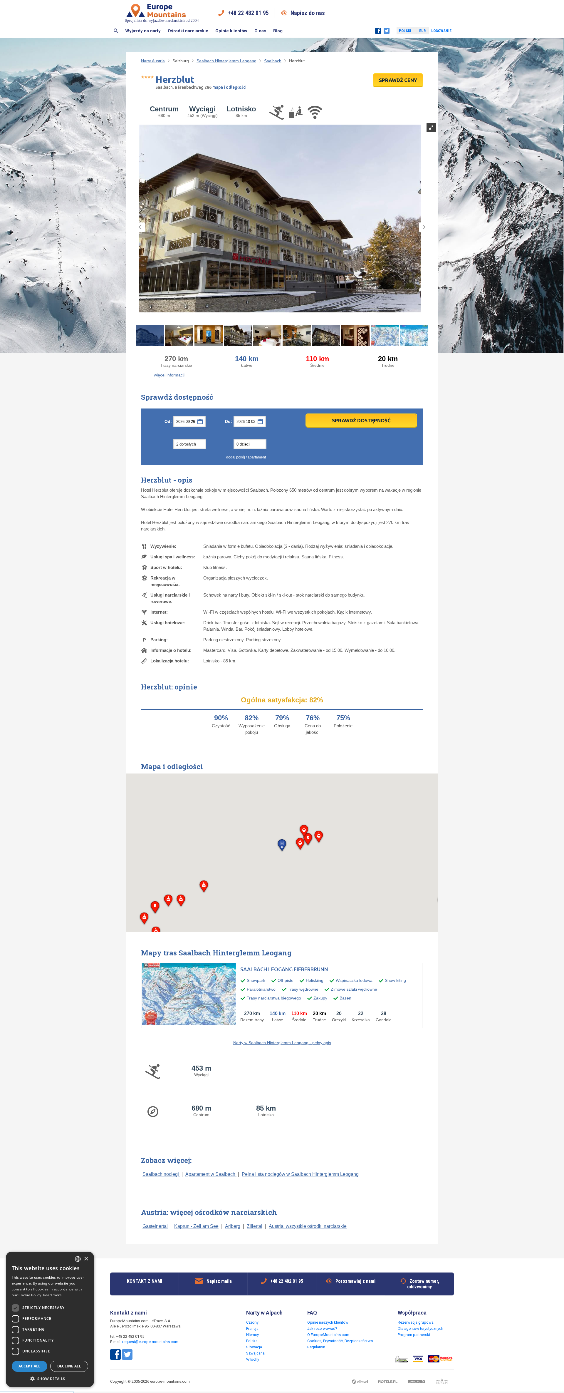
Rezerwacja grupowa (416, 1322)
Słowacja (254, 1347)
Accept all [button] (30, 1366)
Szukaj (116, 31)
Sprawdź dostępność (361, 420)
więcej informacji (169, 375)
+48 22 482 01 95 (248, 12)
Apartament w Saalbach (210, 1174)
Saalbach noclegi (161, 1174)
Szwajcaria (255, 1353)
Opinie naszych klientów (327, 1322)
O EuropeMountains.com (328, 1334)
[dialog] (50, 1319)
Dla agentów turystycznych (420, 1328)
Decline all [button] (69, 1366)
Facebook (378, 31)
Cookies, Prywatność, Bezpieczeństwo (340, 1341)
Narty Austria (153, 60)
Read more (52, 1294)
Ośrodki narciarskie (188, 31)
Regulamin (316, 1347)
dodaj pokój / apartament (246, 457)
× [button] (86, 1259)
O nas (260, 31)
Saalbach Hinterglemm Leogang (226, 60)
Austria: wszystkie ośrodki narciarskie (308, 1226)
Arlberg (232, 1226)
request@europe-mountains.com (150, 1342)
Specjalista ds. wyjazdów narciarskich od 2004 (162, 20)
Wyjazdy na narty (143, 31)
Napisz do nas (308, 12)
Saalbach (272, 60)
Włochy (252, 1359)
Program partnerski (414, 1334)
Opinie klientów (231, 31)
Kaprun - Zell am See (196, 1226)
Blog (278, 31)
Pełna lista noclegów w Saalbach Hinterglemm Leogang (300, 1174)
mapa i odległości (229, 87)
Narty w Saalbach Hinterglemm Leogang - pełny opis (282, 1042)
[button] (281, 845)
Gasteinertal (155, 1226)
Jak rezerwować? (322, 1328)
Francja (252, 1328)
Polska (252, 1341)
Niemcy (252, 1334)
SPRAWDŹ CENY (398, 80)
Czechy (252, 1322)
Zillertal (254, 1226)
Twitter (387, 31)
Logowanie (441, 31)
